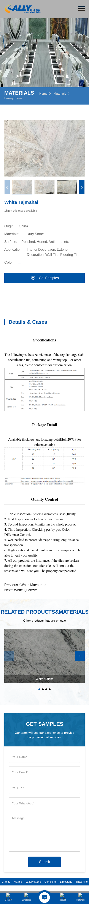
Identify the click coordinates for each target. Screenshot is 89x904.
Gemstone (50, 881)
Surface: (10, 242)
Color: (9, 262)
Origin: (9, 226)
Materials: (11, 234)
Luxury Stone (13, 98)
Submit (44, 862)
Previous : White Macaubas (25, 585)
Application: (13, 249)
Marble (18, 881)
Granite (6, 881)
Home (43, 93)
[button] (82, 187)
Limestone (66, 881)
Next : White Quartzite (21, 590)
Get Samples (49, 278)
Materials (60, 93)
